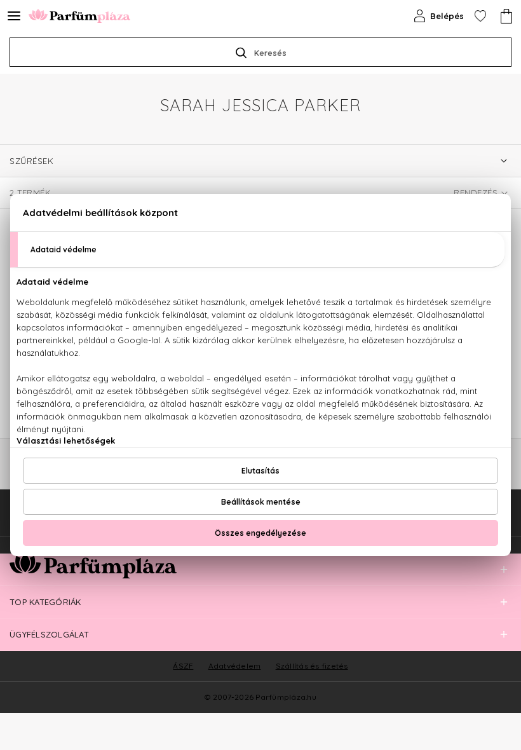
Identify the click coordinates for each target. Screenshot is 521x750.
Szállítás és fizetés (312, 666)
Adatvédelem (234, 666)
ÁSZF (183, 666)
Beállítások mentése (261, 502)
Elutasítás (260, 470)
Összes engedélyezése (260, 533)
